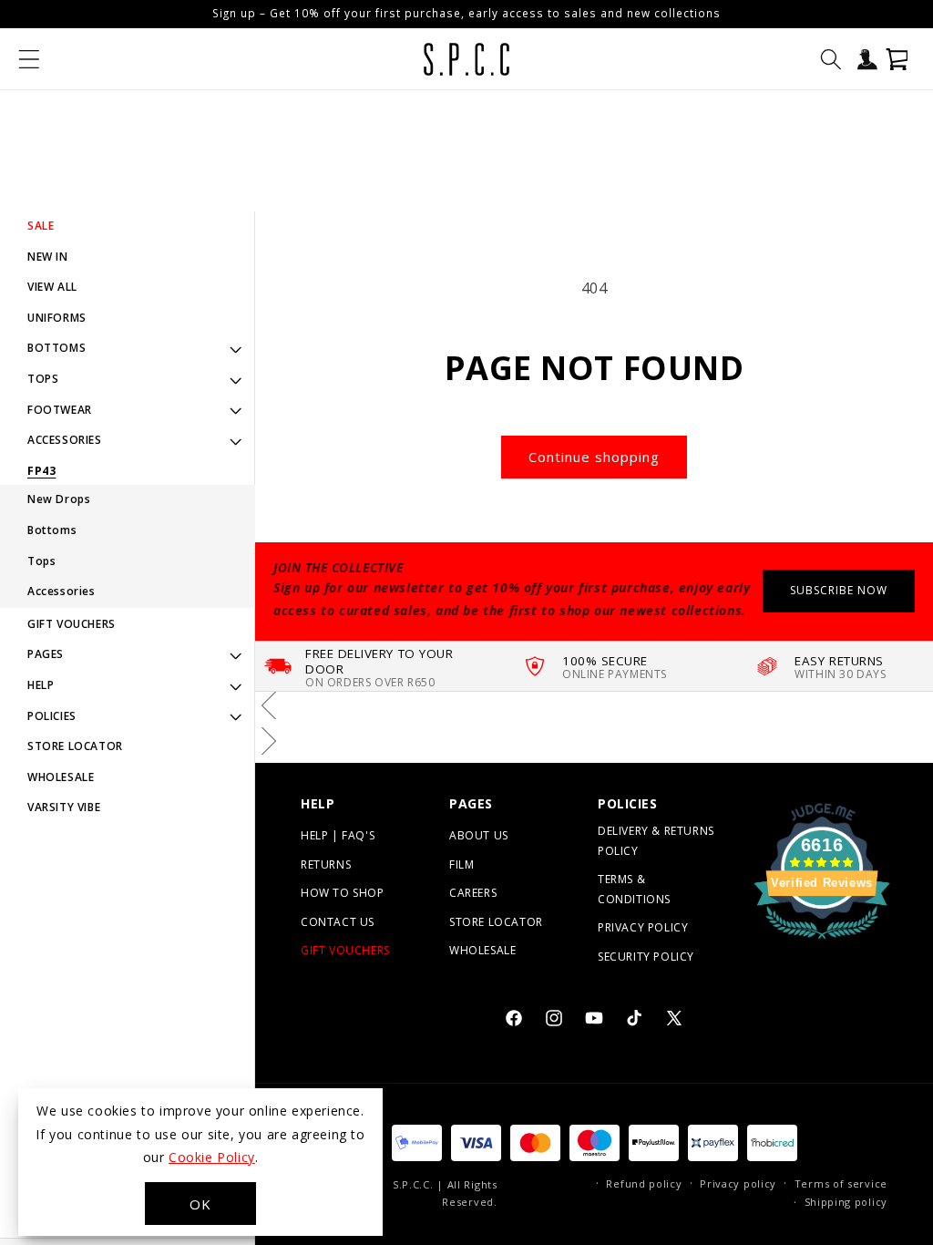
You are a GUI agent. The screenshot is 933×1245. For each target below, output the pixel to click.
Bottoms (52, 530)
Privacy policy (738, 1183)
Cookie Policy (212, 1157)
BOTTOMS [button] (56, 347)
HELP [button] (40, 685)
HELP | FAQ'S (337, 835)
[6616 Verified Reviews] (821, 941)
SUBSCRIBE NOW (838, 590)
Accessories (61, 591)
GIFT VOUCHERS (71, 624)
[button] (29, 59)
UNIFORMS (57, 317)
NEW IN (47, 256)
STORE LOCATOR (75, 746)
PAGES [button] (45, 654)
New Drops (58, 499)
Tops (41, 561)
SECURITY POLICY (646, 956)
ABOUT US (478, 835)
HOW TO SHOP (342, 892)
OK (200, 1204)
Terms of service (841, 1183)
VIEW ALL (52, 286)
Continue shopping (594, 457)
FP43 (41, 471)
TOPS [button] (42, 378)
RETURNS (326, 864)
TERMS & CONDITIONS (634, 889)
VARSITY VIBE (63, 807)
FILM (461, 864)
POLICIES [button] (52, 716)
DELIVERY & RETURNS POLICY (656, 841)
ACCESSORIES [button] (64, 440)
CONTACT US (337, 922)
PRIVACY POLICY (643, 927)
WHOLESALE (60, 777)
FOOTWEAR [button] (59, 409)
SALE (40, 225)
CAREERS (473, 892)
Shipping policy (846, 1202)
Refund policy (644, 1183)
